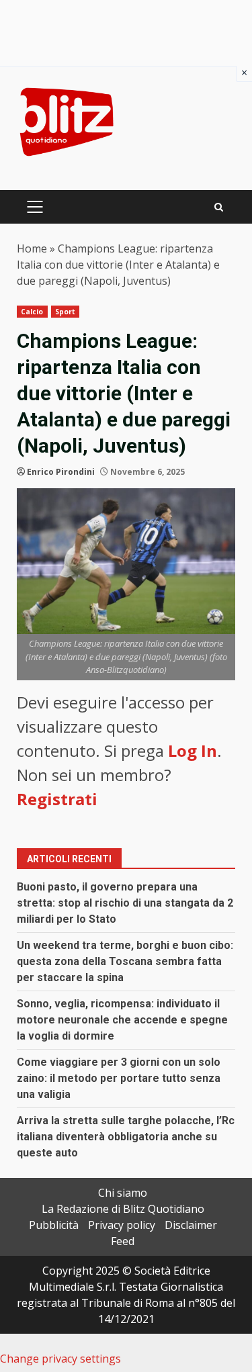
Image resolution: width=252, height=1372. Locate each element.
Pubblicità (54, 1225)
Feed (122, 1241)
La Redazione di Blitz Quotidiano (123, 1208)
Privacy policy (121, 1225)
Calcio (32, 311)
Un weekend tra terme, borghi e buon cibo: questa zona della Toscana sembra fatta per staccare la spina (125, 961)
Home (32, 248)
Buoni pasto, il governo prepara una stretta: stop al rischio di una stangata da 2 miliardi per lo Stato (125, 902)
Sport (65, 311)
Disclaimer (191, 1225)
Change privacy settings (60, 1358)
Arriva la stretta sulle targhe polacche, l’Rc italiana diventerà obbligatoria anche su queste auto (126, 1136)
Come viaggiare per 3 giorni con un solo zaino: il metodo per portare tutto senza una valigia (118, 1078)
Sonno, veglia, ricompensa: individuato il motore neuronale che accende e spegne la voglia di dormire (122, 1019)
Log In (192, 750)
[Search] (218, 207)
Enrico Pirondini (61, 471)
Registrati (57, 799)
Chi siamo (122, 1192)
